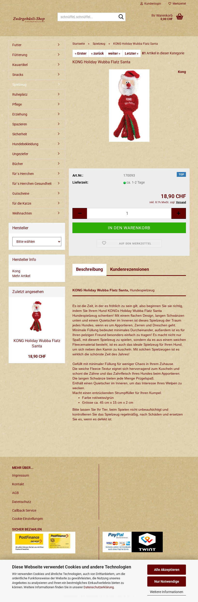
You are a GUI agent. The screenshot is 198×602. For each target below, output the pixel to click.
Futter (16, 45)
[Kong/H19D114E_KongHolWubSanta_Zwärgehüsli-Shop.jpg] (129, 105)
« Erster (80, 53)
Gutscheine (20, 193)
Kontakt (18, 484)
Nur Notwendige (166, 581)
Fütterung (19, 55)
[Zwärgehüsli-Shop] (31, 19)
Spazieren (19, 124)
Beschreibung (89, 269)
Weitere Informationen (166, 592)
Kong (182, 72)
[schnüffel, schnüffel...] (121, 17)
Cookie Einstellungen (27, 519)
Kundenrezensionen (129, 269)
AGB (15, 493)
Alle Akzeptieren (166, 570)
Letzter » (131, 53)
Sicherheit (19, 134)
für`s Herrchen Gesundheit (32, 184)
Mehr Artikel (21, 276)
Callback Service (24, 510)
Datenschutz (21, 502)
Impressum (20, 475)
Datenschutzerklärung (99, 587)
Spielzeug (19, 84)
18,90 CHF (37, 356)
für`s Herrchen (23, 174)
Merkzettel (178, 3)
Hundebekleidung (25, 144)
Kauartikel (20, 65)
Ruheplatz (20, 94)
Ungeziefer (20, 154)
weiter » (114, 53)
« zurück (97, 53)
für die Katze (21, 203)
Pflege (17, 104)
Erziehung (19, 114)
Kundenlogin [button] (152, 3)
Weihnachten (22, 213)
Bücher (17, 164)
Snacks (17, 75)
